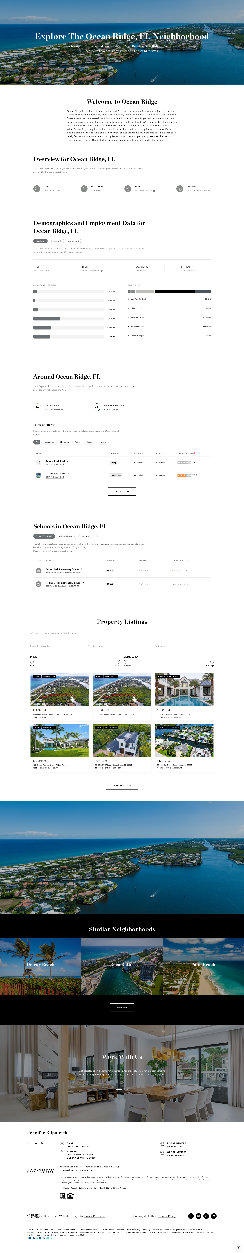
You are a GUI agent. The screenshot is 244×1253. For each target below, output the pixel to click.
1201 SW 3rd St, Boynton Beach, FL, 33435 (63, 572)
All (38, 442)
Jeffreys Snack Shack (55, 461)
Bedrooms (160, 646)
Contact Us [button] (122, 1089)
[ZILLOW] (214, 1216)
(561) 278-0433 (175, 1155)
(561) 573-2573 (175, 1146)
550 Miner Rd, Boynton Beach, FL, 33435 (62, 586)
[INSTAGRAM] (198, 1216)
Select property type (41, 646)
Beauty (90, 442)
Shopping (65, 442)
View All (122, 1007)
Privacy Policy (167, 1216)
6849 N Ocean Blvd (55, 477)
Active (79, 442)
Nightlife (104, 442)
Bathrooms (97, 646)
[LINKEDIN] (206, 1216)
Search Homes (122, 785)
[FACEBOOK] (191, 1216)
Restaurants (50, 442)
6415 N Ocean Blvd (55, 464)
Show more (122, 491)
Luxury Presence (94, 1216)
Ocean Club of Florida (56, 473)
